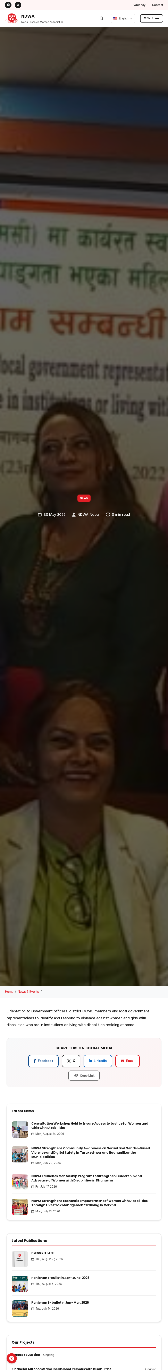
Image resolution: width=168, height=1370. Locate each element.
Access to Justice (26, 1355)
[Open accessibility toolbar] (12, 1358)
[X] (18, 5)
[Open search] (102, 18)
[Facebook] (8, 5)
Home (9, 992)
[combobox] (123, 18)
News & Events (28, 992)
